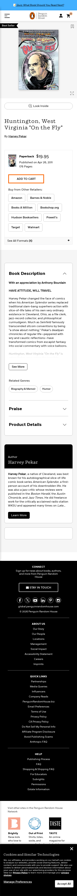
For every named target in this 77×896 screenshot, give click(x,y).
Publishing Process (38, 759)
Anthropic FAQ (38, 741)
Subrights (38, 779)
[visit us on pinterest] (50, 600)
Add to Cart (26, 179)
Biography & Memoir (23, 389)
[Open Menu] (7, 16)
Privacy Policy (39, 716)
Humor (46, 389)
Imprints (38, 664)
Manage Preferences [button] (18, 881)
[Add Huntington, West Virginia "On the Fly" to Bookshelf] (72, 26)
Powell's (51, 217)
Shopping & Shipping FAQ (38, 769)
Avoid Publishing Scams (38, 736)
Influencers (38, 691)
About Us (38, 624)
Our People (38, 634)
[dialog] (38, 870)
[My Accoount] (61, 15)
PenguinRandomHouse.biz (39, 701)
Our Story (38, 629)
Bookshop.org (49, 208)
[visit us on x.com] (27, 600)
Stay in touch (40, 588)
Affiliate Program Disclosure (38, 731)
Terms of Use (38, 711)
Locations (38, 639)
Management (38, 644)
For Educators (38, 774)
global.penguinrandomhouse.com (38, 606)
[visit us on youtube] (35, 600)
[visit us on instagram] (58, 600)
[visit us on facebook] (20, 600)
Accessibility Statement (38, 654)
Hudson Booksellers (24, 217)
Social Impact (39, 649)
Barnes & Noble (40, 198)
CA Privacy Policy (39, 721)
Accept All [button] (64, 884)
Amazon (16, 198)
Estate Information (39, 789)
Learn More (20, 516)
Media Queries (38, 686)
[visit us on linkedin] (43, 600)
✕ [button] (71, 849)
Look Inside (40, 106)
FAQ (38, 764)
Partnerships (38, 681)
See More (18, 367)
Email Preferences (38, 706)
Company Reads (38, 696)
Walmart (33, 227)
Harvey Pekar (17, 136)
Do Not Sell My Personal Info (38, 726)
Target (15, 227)
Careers (38, 659)
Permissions (38, 784)
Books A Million (21, 208)
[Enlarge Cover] (72, 93)
